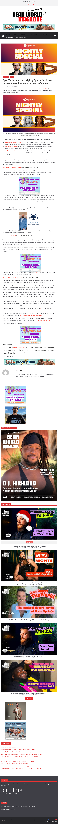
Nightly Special (43, 89)
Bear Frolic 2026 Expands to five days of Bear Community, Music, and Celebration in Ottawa (22, 754)
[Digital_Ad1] (11, 702)
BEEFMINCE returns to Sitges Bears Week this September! (14, 763)
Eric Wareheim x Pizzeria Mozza (13, 151)
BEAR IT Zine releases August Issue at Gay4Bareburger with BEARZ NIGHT (18, 749)
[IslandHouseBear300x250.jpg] (11, 387)
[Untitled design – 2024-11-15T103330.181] (11, 407)
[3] (11, 723)
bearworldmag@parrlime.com (8, 809)
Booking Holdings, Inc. (19, 347)
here (41, 231)
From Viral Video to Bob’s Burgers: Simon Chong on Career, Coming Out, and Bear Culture (21, 768)
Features (8, 34)
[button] (11, 34)
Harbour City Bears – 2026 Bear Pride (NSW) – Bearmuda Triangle (16, 751)
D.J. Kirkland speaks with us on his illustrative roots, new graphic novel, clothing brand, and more (23, 766)
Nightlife (12, 76)
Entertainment (33, 34)
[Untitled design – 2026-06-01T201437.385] (29, 178)
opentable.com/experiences (44, 320)
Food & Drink (5, 76)
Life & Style (44, 34)
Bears (15, 34)
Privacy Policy (47, 821)
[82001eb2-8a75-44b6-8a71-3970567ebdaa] (29, 25)
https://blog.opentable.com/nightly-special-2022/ (31, 315)
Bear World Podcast (21, 37)
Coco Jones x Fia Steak (11, 146)
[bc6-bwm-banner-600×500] (29, 255)
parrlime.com (51, 784)
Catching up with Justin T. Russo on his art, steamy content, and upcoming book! (19, 756)
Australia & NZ (10, 37)
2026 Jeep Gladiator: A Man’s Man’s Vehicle (11, 759)
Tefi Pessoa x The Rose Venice (13, 142)
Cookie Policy (54, 821)
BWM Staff (15, 86)
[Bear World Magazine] (3, 36)
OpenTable (10, 89)
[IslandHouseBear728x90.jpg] (28, 360)
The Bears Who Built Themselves (8, 747)
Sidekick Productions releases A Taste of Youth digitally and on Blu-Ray (17, 761)
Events (23, 34)
